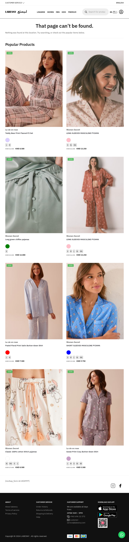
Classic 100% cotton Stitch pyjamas (21, 451)
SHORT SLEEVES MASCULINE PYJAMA (83, 345)
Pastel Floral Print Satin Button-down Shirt (24, 345)
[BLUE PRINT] (68, 352)
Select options (34, 154)
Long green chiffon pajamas (17, 239)
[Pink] (68, 140)
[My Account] (121, 11)
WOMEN (50, 12)
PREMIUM (72, 12)
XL (71, 145)
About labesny (11, 506)
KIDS (64, 12)
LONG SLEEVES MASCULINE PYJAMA (82, 133)
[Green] (7, 246)
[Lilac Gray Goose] (68, 458)
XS (81, 463)
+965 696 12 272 (77, 516)
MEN (58, 12)
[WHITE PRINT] (7, 458)
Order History (42, 506)
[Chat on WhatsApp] (121, 534)
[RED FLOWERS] (7, 352)
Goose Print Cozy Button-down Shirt (82, 451)
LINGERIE (41, 12)
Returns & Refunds (44, 510)
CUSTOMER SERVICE (13, 3)
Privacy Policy (11, 513)
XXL (75, 145)
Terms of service (12, 510)
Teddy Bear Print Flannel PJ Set (19, 133)
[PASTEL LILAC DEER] (7, 140)
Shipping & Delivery (44, 513)
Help (38, 517)
